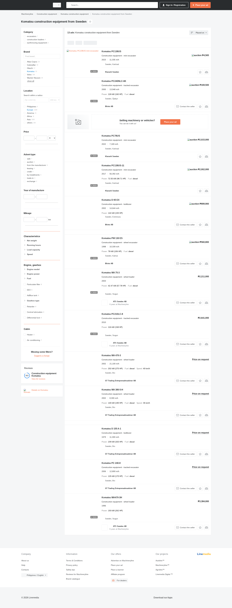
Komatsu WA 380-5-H (112, 390)
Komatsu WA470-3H (112, 497)
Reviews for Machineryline (77, 574)
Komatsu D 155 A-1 (111, 429)
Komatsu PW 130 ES (112, 238)
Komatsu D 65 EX (110, 200)
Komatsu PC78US (111, 136)
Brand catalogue (73, 579)
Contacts (25, 570)
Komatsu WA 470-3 (111, 355)
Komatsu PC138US (111, 51)
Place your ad (170, 122)
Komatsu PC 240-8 (111, 463)
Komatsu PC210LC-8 (112, 314)
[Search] (69, 5)
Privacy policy (72, 565)
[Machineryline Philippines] (35, 5)
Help (23, 565)
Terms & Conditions (74, 560)
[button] (200, 72)
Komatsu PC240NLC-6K (114, 81)
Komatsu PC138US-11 (113, 165)
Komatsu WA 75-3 (111, 272)
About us (25, 560)
